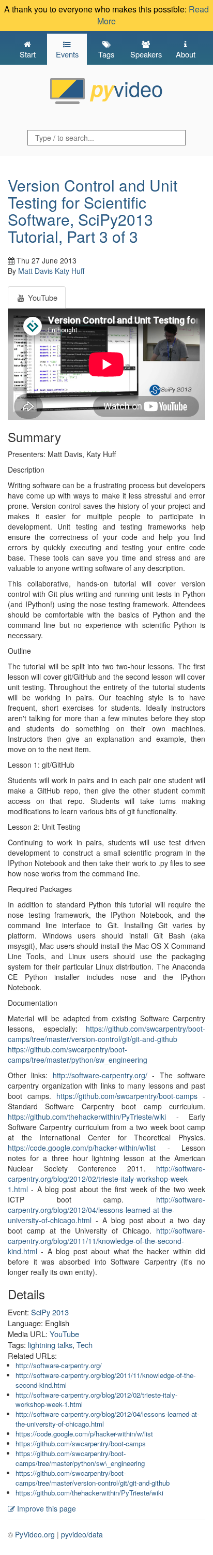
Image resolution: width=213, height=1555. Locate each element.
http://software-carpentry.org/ (100, 1075)
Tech (85, 1344)
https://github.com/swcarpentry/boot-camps (126, 1096)
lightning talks (50, 1344)
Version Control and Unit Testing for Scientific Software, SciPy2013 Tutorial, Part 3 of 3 (92, 210)
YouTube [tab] (41, 297)
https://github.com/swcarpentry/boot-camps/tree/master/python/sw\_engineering (80, 1458)
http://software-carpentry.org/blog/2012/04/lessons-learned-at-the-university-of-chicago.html (106, 1209)
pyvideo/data (82, 1534)
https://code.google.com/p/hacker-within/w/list (82, 1147)
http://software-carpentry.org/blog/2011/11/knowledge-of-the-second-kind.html (106, 1240)
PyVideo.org (35, 1534)
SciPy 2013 (50, 1312)
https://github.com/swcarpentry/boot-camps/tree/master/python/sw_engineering (77, 1054)
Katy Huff (69, 271)
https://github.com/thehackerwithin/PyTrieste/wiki (87, 1116)
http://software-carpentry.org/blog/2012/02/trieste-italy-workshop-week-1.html (106, 1178)
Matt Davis (35, 271)
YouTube (64, 1333)
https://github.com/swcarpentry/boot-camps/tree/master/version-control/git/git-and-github (106, 1033)
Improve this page (45, 1508)
